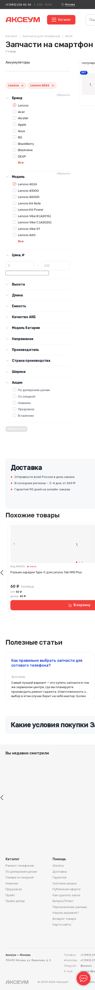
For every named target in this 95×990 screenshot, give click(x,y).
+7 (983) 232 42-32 (18, 4)
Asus (21, 131)
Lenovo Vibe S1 (29, 229)
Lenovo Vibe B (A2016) (34, 216)
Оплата (58, 865)
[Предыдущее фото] (14, 544)
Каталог (64, 20)
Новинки (24, 403)
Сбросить (63, 95)
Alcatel (23, 118)
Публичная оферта (66, 889)
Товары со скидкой (20, 877)
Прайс (10, 895)
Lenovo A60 (27, 235)
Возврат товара (64, 918)
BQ (20, 137)
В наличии (26, 415)
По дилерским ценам (34, 390)
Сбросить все (16, 428)
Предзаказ (26, 409)
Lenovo (23, 105)
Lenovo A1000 (28, 190)
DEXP (22, 156)
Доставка (60, 871)
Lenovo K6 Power (30, 209)
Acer (21, 112)
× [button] (22, 85)
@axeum (86, 965)
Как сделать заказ (66, 895)
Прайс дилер (15, 901)
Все (21, 162)
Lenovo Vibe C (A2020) (34, 222)
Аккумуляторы (18, 62)
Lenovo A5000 (28, 197)
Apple (22, 124)
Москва (70, 4)
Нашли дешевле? (66, 912)
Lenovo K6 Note (29, 203)
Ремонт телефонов (20, 865)
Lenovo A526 (27, 184)
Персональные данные (70, 907)
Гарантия (59, 877)
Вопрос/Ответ (63, 901)
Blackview (25, 150)
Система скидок (65, 883)
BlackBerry (26, 144)
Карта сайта (62, 924)
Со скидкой (26, 396)
